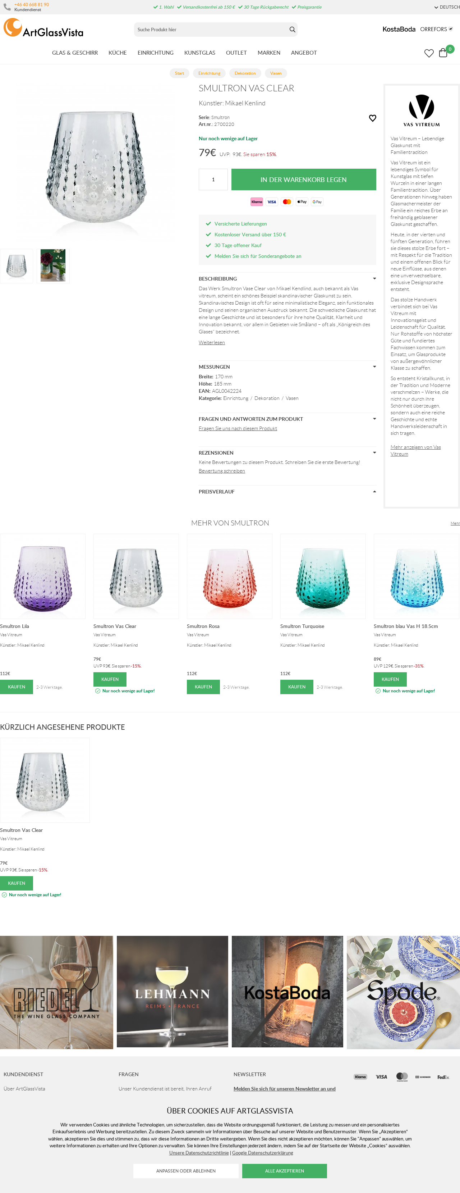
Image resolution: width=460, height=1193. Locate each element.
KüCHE (118, 52)
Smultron (220, 117)
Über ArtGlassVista (24, 1089)
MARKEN (269, 52)
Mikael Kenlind (245, 103)
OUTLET (236, 52)
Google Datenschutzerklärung (262, 1152)
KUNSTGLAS (199, 52)
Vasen (292, 398)
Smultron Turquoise (302, 626)
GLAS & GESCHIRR (75, 52)
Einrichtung (235, 398)
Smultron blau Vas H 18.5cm (406, 626)
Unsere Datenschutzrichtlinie (199, 1152)
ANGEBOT (304, 52)
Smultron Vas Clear (114, 626)
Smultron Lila (14, 626)
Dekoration (267, 398)
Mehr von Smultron (230, 523)
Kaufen (16, 687)
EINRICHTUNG (156, 52)
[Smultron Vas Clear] (16, 265)
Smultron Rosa (203, 626)
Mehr (455, 523)
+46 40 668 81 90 (31, 4)
